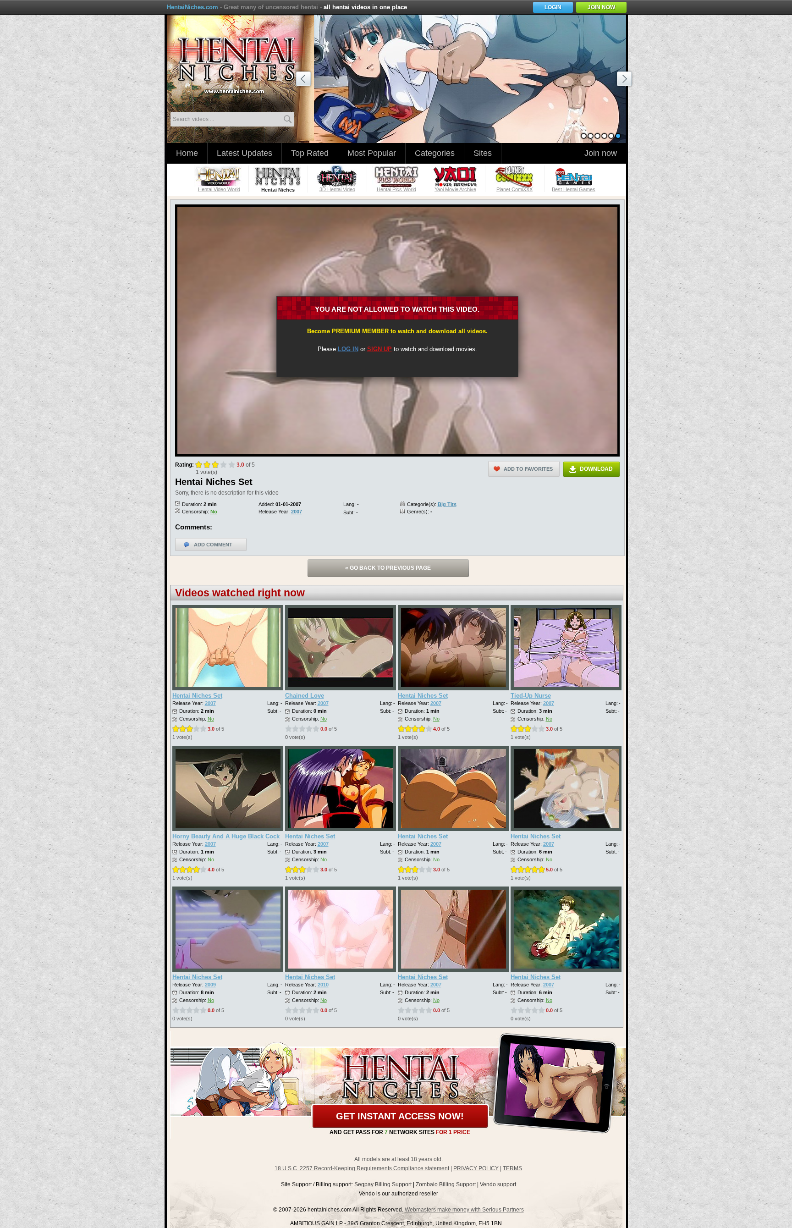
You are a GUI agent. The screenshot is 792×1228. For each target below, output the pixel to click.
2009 (210, 984)
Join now (600, 153)
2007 (296, 511)
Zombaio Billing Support (446, 1184)
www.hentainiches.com (242, 62)
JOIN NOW (601, 7)
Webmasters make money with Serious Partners (464, 1209)
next (626, 80)
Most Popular (371, 153)
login (552, 7)
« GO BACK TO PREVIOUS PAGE (388, 568)
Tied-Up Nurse (531, 695)
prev (305, 80)
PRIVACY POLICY (476, 1168)
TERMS (512, 1168)
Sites (482, 153)
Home (187, 153)
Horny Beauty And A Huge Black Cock (226, 836)
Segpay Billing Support (383, 1184)
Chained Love (304, 695)
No (213, 511)
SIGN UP (379, 349)
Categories (435, 153)
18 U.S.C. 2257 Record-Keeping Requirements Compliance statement (362, 1168)
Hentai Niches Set (197, 695)
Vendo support (498, 1184)
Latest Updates (244, 153)
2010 (323, 984)
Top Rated (310, 153)
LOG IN (348, 349)
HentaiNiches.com (192, 7)
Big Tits (447, 504)
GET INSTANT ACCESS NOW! (400, 1116)
